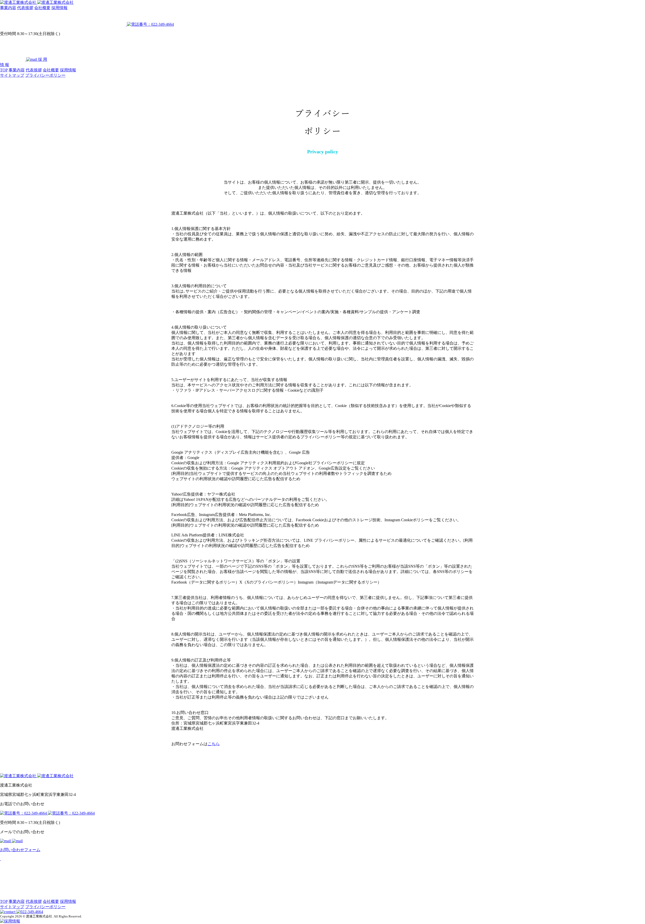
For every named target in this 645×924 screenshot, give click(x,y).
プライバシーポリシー (45, 75)
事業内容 (8, 8)
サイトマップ (12, 75)
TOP (4, 70)
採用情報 (59, 8)
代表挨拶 (25, 8)
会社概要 (42, 8)
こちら (214, 744)
